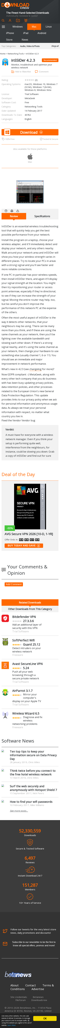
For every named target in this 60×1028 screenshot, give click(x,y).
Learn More (11, 1025)
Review (14, 216)
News (25, 39)
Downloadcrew (39, 1000)
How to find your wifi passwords (31, 801)
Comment (43, 71)
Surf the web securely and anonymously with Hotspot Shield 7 (33, 788)
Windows (17, 26)
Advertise (38, 989)
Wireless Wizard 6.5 (25, 713)
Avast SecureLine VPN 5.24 (27, 666)
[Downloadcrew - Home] (15, 6)
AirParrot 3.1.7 (22, 691)
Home (3, 53)
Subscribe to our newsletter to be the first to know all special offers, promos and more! (34, 944)
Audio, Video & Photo (30, 46)
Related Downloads (30, 602)
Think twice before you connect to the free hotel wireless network (33, 772)
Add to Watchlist (23, 71)
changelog (35, 369)
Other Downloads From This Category (30, 609)
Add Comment (14, 584)
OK (44, 1018)
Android (42, 33)
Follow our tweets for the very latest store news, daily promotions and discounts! (33, 931)
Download (29, 132)
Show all (54, 46)
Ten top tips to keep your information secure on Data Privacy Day (33, 755)
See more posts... (19, 810)
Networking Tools (16, 53)
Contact (30, 985)
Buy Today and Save (22, 545)
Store (9, 39)
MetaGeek (30, 98)
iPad (25, 33)
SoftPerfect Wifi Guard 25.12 (26, 642)
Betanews (38, 996)
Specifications (42, 216)
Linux (49, 26)
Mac (34, 26)
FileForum (20, 1000)
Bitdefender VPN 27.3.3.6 (24, 619)
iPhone (10, 33)
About (14, 985)
